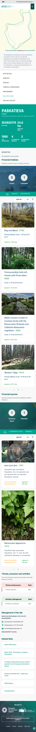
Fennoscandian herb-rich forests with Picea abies (16, 275)
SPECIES (6, 82)
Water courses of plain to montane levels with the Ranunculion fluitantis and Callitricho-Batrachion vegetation (16, 324)
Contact (8, 726)
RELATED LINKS (8, 96)
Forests (14, 193)
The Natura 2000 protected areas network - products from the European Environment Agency (17, 664)
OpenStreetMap (11, 50)
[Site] (12, 6)
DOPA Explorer (8, 683)
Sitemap (20, 726)
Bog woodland (14, 230)
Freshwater (25, 193)
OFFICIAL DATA (8, 100)
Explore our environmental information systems (17, 718)
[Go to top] (34, 728)
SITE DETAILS (7, 73)
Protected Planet (9, 691)
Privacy (14, 726)
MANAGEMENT (8, 91)
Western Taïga (14, 372)
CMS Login (27, 726)
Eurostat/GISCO (30, 50)
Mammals (28, 431)
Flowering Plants (16, 431)
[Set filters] (32, 199)
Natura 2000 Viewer (10, 644)
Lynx (14, 465)
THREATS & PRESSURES (11, 87)
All (7, 193)
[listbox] (25, 2)
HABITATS (6, 78)
